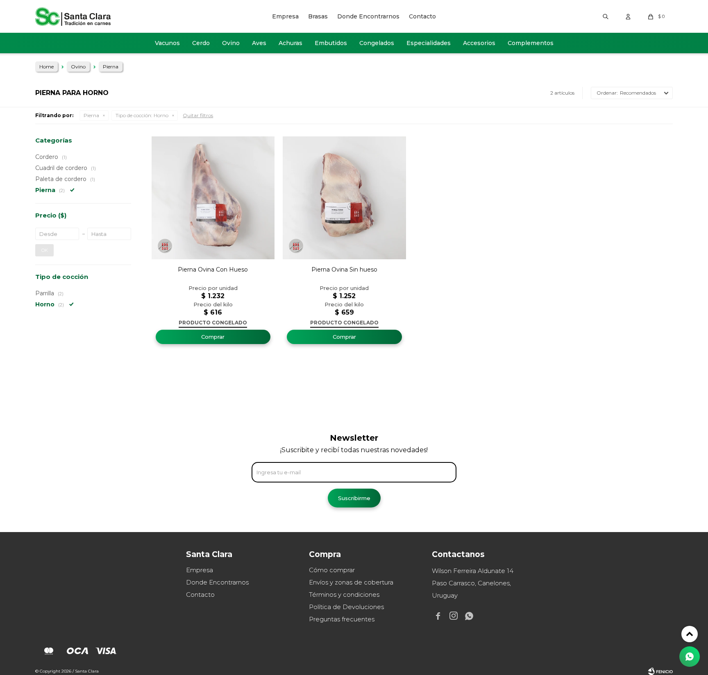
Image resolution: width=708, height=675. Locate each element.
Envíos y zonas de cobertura (351, 582)
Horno (142, 115)
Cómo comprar (332, 570)
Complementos (531, 43)
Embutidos (331, 43)
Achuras (290, 43)
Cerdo (201, 43)
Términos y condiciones (344, 594)
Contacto (422, 16)
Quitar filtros (198, 115)
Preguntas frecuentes (341, 619)
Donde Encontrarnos (368, 16)
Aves (259, 43)
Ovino (231, 43)
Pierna (91, 115)
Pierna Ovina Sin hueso (344, 269)
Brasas (318, 16)
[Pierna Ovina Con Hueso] (213, 197)
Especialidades (428, 43)
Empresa (285, 16)
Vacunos (167, 43)
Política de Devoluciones (346, 607)
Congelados (376, 43)
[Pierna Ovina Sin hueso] (344, 197)
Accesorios (479, 43)
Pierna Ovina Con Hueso (213, 269)
